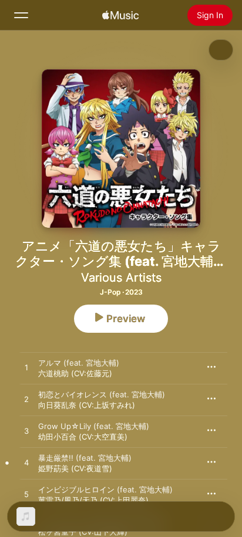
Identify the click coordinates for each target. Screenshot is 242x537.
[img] (120, 15)
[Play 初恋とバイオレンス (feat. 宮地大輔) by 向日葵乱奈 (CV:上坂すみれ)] (26, 399)
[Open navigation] (21, 15)
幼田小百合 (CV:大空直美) (82, 436)
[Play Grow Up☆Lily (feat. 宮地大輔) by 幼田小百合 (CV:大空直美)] (26, 431)
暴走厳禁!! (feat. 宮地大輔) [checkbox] (85, 457)
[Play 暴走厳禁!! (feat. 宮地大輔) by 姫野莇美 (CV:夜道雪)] (26, 463)
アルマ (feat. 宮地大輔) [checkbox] (78, 362)
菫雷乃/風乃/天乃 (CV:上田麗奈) (93, 500)
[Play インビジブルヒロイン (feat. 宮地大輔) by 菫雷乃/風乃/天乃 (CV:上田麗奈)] (26, 494)
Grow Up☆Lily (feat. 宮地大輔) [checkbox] (93, 426)
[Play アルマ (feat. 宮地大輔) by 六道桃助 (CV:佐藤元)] (26, 368)
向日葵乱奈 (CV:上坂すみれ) (86, 405)
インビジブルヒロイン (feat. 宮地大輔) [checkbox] (105, 489)
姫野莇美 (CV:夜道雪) (75, 468)
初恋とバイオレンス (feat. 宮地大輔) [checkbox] (101, 394)
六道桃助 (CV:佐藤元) (75, 373)
